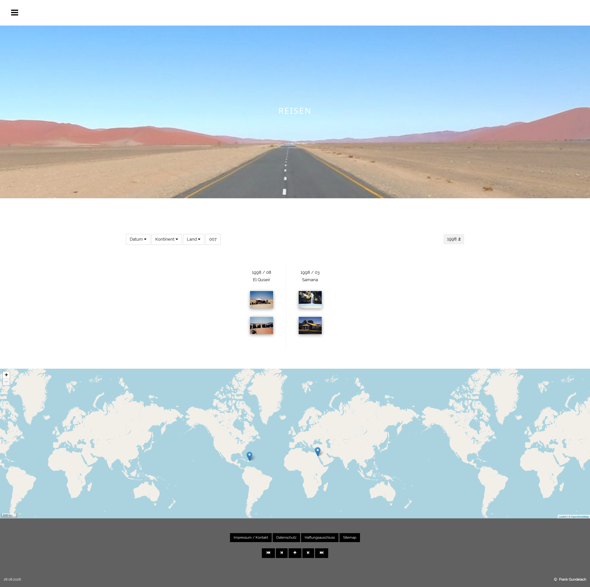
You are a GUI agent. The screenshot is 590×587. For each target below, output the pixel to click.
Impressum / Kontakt (251, 537)
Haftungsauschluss (320, 537)
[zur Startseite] (268, 553)
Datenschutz (286, 537)
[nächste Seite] (308, 553)
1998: (453, 239)
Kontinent (165, 239)
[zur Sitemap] (321, 553)
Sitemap (349, 537)
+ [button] (6, 375)
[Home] (580, 553)
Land (192, 239)
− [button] (6, 382)
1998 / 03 (310, 272)
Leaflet (562, 516)
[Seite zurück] (282, 553)
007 (213, 239)
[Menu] (14, 13)
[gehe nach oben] (295, 553)
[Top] (580, 567)
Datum (137, 239)
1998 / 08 (261, 272)
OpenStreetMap (580, 516)
